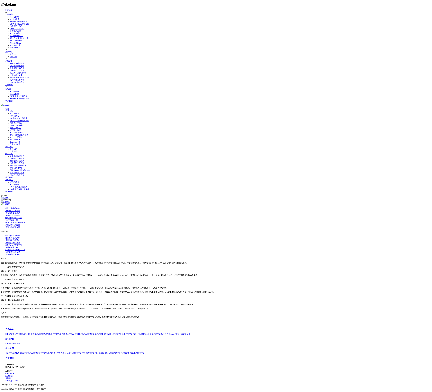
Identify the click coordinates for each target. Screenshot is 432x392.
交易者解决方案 (16, 75)
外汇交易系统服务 (17, 63)
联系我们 (9, 101)
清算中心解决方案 (17, 82)
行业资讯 (13, 57)
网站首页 (9, 10)
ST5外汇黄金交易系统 (18, 22)
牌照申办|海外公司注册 (19, 38)
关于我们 (9, 85)
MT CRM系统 (15, 33)
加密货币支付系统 (17, 70)
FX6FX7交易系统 (17, 29)
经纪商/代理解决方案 (18, 73)
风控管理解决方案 (17, 80)
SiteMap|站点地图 (12, 381)
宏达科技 (9, 376)
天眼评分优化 (15, 47)
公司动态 (13, 54)
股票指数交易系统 (17, 68)
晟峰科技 (9, 378)
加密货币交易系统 (17, 66)
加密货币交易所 (16, 26)
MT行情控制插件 (16, 36)
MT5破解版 (14, 19)
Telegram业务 (15, 45)
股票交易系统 (15, 31)
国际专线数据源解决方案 (20, 78)
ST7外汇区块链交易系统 (19, 98)
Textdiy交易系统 (16, 40)
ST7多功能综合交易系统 (19, 24)
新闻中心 (9, 52)
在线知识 (9, 89)
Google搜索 (9, 373)
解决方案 (9, 61)
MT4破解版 (14, 17)
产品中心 (9, 14)
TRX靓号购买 (15, 43)
